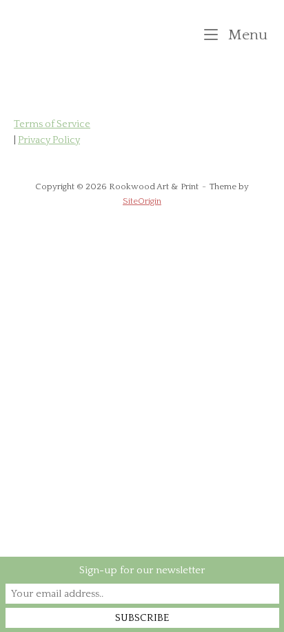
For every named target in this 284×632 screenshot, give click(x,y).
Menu (246, 35)
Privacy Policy (49, 140)
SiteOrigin (142, 201)
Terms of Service (52, 124)
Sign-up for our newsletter (142, 570)
